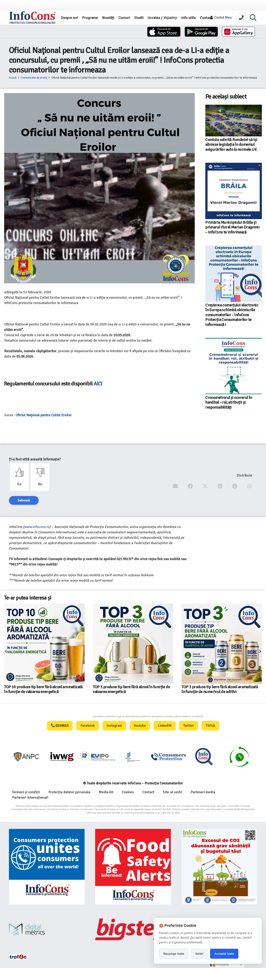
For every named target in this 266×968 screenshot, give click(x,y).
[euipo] (62, 756)
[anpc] (26, 756)
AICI (98, 383)
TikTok (210, 725)
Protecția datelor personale (69, 792)
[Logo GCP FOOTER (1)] (239, 756)
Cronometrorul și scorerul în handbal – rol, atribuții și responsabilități (228, 402)
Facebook (87, 725)
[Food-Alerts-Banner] (133, 866)
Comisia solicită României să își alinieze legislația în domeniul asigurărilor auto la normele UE (231, 144)
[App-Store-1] (201, 31)
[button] (253, 17)
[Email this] (175, 486)
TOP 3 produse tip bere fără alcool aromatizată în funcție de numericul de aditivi (220, 689)
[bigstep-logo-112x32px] (133, 929)
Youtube (140, 725)
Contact (148, 792)
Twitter (188, 725)
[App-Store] (163, 31)
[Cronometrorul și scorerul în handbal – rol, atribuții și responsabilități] (233, 366)
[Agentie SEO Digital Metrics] (47, 929)
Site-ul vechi (172, 792)
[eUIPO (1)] (168, 756)
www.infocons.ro (36, 527)
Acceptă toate (224, 953)
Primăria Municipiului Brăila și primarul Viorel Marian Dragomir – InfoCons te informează (232, 227)
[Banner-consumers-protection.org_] (47, 866)
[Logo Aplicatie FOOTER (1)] (204, 756)
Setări (199, 953)
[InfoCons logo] (32, 17)
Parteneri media (203, 792)
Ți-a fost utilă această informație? (35, 459)
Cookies (128, 792)
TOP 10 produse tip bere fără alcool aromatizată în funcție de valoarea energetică (43, 689)
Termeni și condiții (26, 792)
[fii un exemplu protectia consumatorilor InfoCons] (219, 866)
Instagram (114, 725)
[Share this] (190, 486)
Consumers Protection (77, 716)
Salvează (24, 500)
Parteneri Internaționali (30, 797)
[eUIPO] (97, 756)
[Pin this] (235, 486)
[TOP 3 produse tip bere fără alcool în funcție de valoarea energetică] (133, 644)
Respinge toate (173, 953)
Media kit (106, 792)
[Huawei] (238, 31)
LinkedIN (164, 725)
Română (222, 964)
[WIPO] (133, 756)
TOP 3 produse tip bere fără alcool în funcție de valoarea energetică (131, 689)
